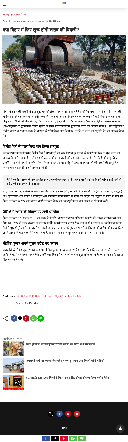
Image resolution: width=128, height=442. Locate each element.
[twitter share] (20, 318)
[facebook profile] (59, 414)
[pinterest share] (26, 318)
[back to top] (120, 428)
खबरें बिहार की (43, 21)
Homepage (8, 14)
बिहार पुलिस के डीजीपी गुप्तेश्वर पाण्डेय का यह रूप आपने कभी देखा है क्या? (61, 344)
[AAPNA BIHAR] (64, 1)
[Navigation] (4, 4)
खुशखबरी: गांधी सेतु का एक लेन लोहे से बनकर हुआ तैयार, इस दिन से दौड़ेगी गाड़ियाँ (65, 360)
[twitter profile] (51, 414)
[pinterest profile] (68, 414)
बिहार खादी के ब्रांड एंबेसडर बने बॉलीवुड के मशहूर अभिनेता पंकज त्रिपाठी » (49, 295)
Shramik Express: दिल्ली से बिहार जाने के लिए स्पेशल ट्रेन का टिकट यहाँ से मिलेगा (68, 377)
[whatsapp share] (33, 318)
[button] (46, 438)
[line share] (41, 318)
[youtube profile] (77, 414)
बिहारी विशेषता (21, 14)
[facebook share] (14, 318)
